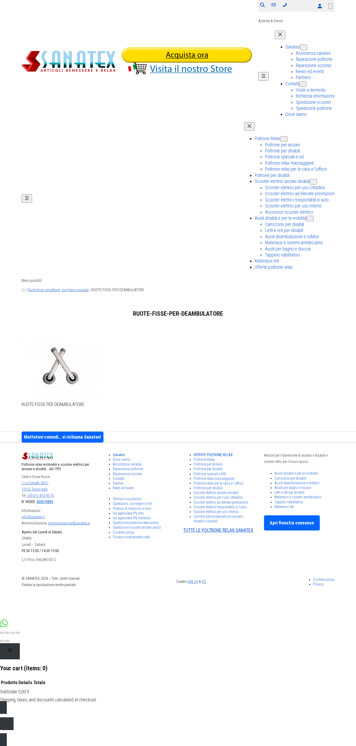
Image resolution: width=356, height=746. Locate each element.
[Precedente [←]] (2, 641)
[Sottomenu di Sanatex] (303, 47)
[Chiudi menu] (280, 35)
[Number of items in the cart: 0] (330, 6)
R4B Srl (192, 582)
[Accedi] (320, 6)
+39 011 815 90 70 (40, 495)
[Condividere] (7, 633)
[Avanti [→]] (7, 641)
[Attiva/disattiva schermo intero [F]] (12, 633)
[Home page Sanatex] (23, 290)
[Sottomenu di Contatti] (302, 84)
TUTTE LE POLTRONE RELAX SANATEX (218, 530)
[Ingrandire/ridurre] (18, 633)
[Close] (10, 651)
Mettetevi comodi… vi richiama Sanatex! (62, 437)
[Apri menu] (263, 76)
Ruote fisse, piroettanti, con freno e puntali (58, 290)
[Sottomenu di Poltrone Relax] (283, 139)
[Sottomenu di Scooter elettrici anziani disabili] (313, 181)
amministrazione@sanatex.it (69, 523)
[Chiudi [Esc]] (2, 633)
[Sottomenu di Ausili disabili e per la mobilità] (310, 218)
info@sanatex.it (33, 517)
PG (204, 582)
